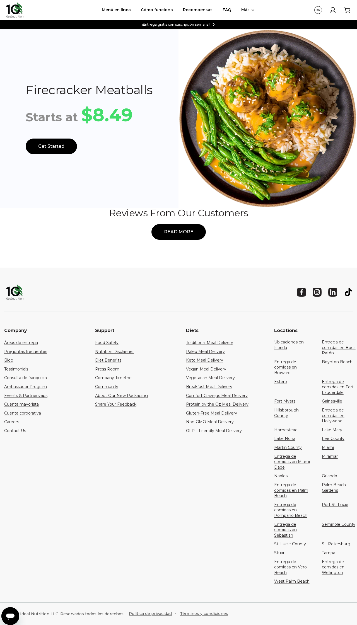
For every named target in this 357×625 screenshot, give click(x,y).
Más (245, 9)
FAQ (227, 9)
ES (318, 10)
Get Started (51, 146)
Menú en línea (116, 9)
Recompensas (198, 9)
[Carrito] (347, 10)
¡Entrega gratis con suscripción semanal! (176, 24)
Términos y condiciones (204, 613)
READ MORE (178, 231)
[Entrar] (332, 10)
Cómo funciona (157, 9)
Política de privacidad (150, 613)
